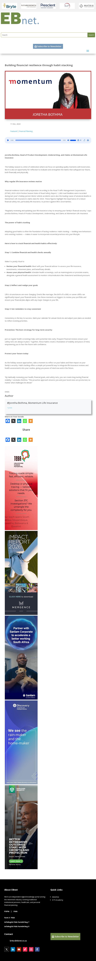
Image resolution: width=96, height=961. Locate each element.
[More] (30, 421)
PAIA (15, 911)
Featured (13, 131)
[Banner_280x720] (21, 868)
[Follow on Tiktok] (25, 949)
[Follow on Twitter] (6, 949)
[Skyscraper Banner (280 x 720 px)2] (21, 529)
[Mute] (68, 140)
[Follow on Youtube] (19, 949)
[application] (48, 140)
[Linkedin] (19, 421)
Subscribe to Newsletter (49, 46)
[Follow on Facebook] (37, 949)
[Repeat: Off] (84, 140)
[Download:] (88, 140)
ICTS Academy (57, 900)
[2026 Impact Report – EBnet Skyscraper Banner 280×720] (21, 614)
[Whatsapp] (25, 421)
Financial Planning (25, 131)
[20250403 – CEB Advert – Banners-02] (21, 784)
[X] (13, 421)
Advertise (55, 897)
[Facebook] (7, 421)
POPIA (6, 911)
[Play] (8, 140)
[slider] (73, 140)
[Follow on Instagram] (31, 949)
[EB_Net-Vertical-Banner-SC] (21, 699)
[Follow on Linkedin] (13, 949)
